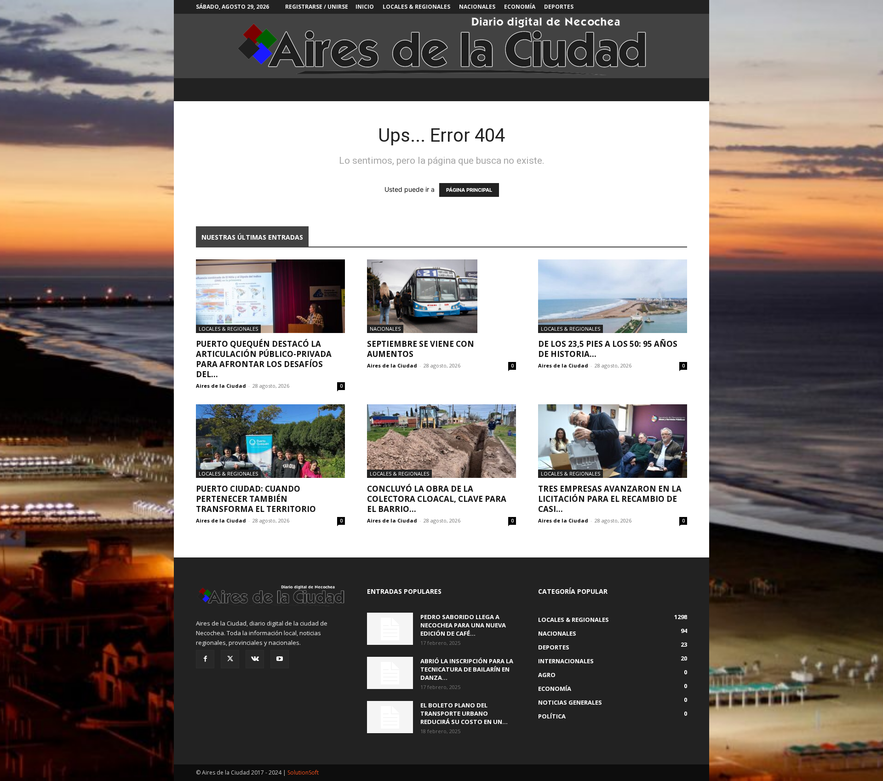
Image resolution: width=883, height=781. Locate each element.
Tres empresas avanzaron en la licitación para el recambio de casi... (610, 498)
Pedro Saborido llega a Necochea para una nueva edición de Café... (463, 625)
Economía (519, 7)
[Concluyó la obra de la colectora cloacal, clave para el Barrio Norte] (441, 441)
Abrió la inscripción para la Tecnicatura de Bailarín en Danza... (466, 669)
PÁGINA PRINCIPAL (469, 190)
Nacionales (477, 7)
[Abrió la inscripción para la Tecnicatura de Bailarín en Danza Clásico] (390, 673)
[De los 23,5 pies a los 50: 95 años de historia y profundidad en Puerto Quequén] (612, 296)
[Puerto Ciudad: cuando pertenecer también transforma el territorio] (270, 441)
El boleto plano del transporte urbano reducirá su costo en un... (464, 713)
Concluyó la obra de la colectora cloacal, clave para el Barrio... (436, 498)
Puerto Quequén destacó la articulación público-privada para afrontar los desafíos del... (264, 359)
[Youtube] (279, 659)
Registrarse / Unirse (316, 7)
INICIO (364, 7)
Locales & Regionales (416, 7)
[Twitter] (230, 659)
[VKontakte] (255, 659)
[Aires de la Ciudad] (441, 46)
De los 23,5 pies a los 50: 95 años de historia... (607, 349)
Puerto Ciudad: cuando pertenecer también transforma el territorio (256, 498)
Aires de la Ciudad (221, 385)
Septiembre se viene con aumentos (420, 349)
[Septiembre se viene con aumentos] (441, 296)
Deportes (558, 7)
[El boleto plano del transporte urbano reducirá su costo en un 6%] (390, 717)
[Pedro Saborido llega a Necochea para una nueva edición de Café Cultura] (390, 629)
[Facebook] (205, 659)
